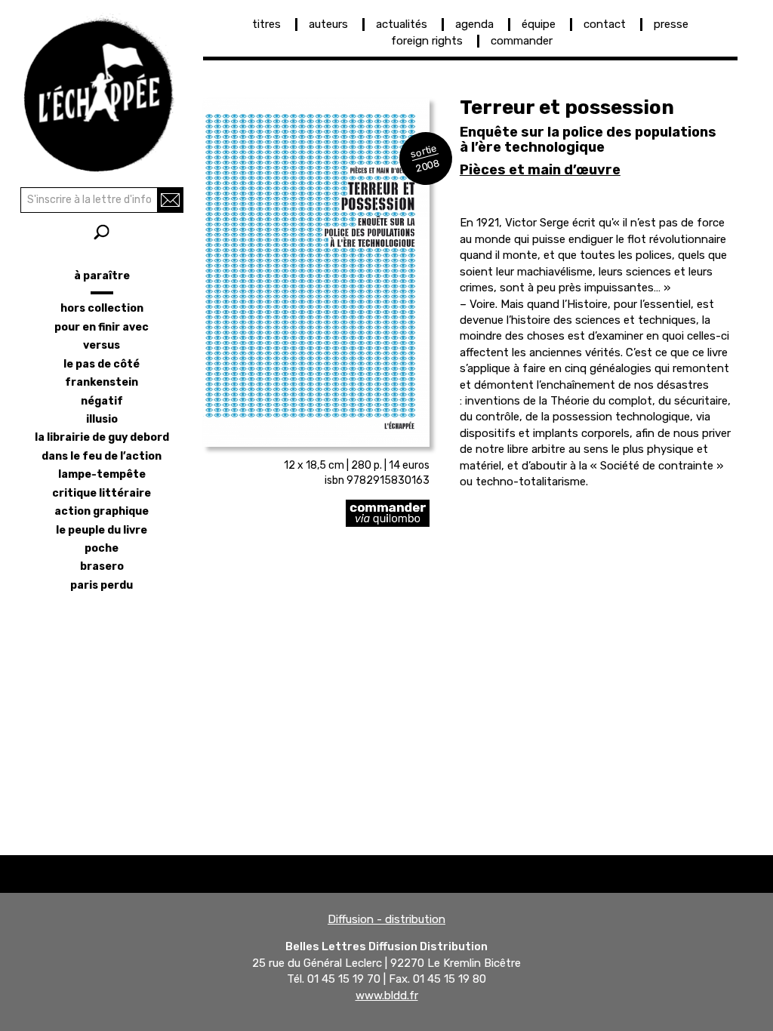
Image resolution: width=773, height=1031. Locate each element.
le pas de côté (101, 364)
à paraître (102, 275)
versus (101, 345)
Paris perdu (101, 585)
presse (671, 24)
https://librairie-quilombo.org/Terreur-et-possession (316, 513)
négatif (102, 401)
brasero (102, 566)
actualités (401, 24)
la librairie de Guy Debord (102, 437)
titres (266, 24)
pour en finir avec (101, 327)
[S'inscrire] (170, 200)
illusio (102, 419)
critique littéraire (101, 493)
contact (605, 24)
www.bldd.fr (387, 995)
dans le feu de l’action (102, 456)
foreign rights (427, 41)
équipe (539, 24)
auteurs (328, 24)
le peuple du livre (101, 530)
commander (522, 41)
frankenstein (101, 382)
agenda (474, 24)
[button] (316, 272)
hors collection (101, 308)
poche (102, 548)
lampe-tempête (102, 474)
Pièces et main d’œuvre (540, 170)
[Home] (101, 90)
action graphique (101, 511)
